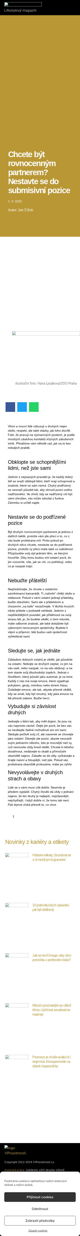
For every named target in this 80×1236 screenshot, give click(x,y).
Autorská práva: (14, 1170)
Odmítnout (40, 1209)
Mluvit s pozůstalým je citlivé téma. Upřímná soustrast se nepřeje (51, 1010)
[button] (67, 7)
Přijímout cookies (40, 1197)
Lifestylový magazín (20, 10)
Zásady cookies (37, 1230)
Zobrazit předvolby (40, 1221)
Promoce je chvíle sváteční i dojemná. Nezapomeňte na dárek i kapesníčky (51, 1061)
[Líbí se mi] (10, 816)
